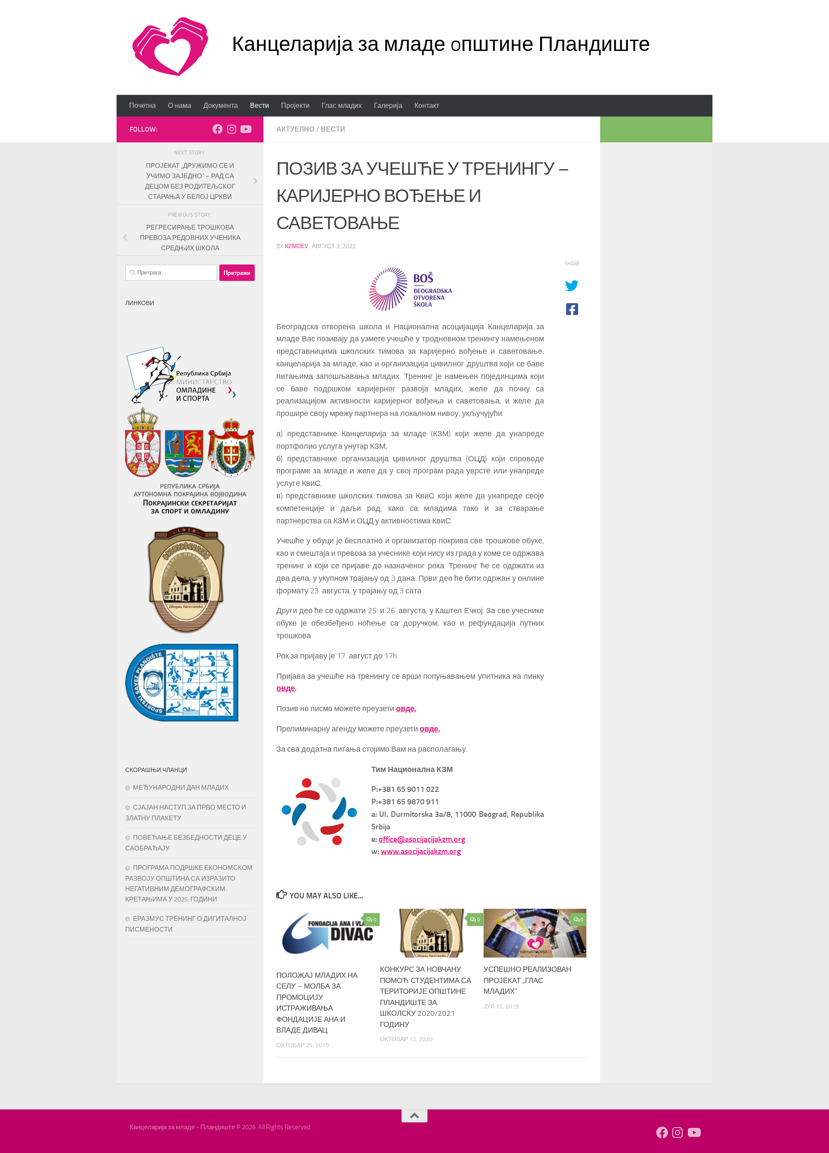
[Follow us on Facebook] (217, 129)
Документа (220, 105)
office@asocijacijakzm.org (422, 839)
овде (285, 688)
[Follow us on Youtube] (245, 129)
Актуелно (295, 129)
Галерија (388, 105)
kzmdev (296, 246)
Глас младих (342, 105)
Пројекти (295, 105)
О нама (179, 105)
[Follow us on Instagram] (231, 129)
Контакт (426, 105)
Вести (259, 105)
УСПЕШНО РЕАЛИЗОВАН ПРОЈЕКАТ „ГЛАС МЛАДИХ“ (527, 980)
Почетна (142, 105)
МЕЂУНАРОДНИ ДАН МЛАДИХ (181, 787)
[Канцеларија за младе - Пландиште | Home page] (170, 47)
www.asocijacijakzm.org (421, 851)
